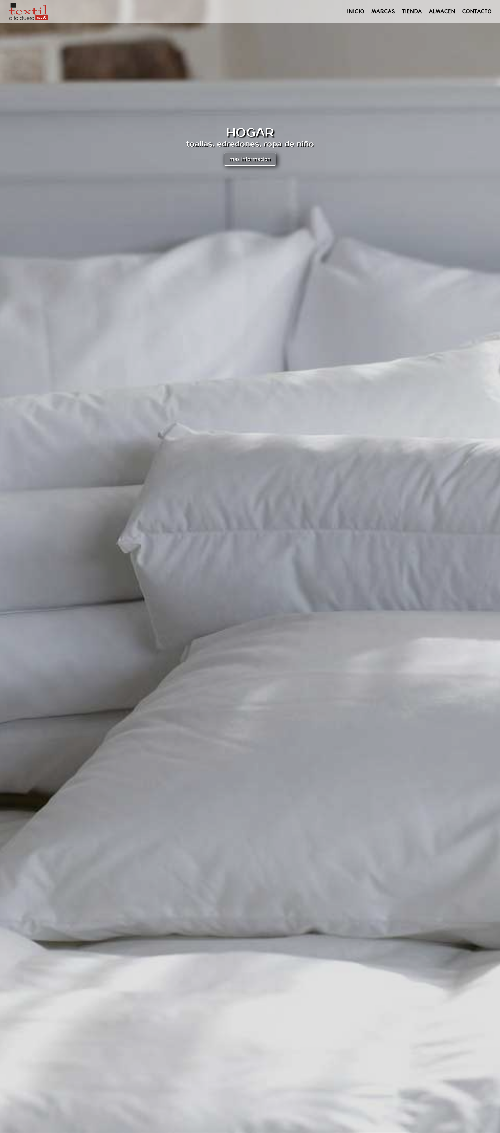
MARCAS (383, 12)
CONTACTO (477, 12)
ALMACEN (442, 12)
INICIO (355, 12)
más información (250, 158)
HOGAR (250, 133)
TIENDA (412, 12)
